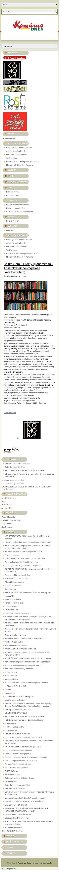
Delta (3, 501)
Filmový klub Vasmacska (14, 582)
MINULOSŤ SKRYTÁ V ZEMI (16, 713)
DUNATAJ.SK (6, 504)
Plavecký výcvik (12, 191)
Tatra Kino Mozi (11, 781)
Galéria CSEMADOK (13, 585)
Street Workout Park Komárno (17, 204)
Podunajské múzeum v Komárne (19, 147)
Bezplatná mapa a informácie (12, 480)
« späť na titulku (10, 412)
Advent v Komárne (12, 555)
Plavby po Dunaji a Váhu (15, 208)
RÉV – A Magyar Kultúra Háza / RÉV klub (21, 760)
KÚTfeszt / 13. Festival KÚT (15, 686)
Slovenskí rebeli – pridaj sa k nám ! (18, 764)
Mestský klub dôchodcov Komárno (19, 165)
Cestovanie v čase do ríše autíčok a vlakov (21, 562)
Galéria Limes (11, 158)
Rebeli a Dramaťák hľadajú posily (18, 753)
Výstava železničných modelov (17, 818)
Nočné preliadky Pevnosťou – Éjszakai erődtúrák (24, 720)
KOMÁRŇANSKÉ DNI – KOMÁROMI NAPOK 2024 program (28, 658)
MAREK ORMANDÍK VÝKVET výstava (19, 696)
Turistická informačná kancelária (17, 463)
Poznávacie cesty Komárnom (12, 483)
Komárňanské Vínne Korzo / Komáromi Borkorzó (24, 665)
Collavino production (9, 868)
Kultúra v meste (11, 675)
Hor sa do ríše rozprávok (14, 602)
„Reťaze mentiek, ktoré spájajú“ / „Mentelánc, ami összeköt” (28, 542)
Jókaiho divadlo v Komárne (16, 151)
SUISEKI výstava (11, 771)
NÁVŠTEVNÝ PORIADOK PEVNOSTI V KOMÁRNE (24, 470)
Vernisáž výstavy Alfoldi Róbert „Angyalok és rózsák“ (25, 798)
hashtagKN (9, 596)
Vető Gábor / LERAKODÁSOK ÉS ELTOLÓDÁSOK (24, 801)
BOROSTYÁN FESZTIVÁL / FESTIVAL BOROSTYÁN (25, 558)
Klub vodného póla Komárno (16, 645)
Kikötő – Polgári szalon (14, 642)
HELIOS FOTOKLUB (14, 195)
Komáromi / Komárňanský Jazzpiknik (19, 668)
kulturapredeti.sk (11, 679)
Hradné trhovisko (11, 609)
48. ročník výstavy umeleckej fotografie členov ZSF (24, 551)
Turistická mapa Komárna (15, 467)
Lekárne (9, 230)
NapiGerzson (6, 527)
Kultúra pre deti (11, 672)
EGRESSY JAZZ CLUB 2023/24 (17, 578)
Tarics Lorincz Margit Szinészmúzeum (19, 778)
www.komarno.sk (9, 138)
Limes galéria (10, 693)
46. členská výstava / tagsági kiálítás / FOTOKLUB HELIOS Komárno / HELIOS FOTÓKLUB (27, 546)
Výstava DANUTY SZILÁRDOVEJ (18, 814)
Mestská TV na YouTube (10, 520)
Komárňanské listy (8, 498)
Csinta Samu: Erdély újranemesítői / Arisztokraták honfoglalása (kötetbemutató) (28, 268)
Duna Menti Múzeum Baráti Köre (17, 575)
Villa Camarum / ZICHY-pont (16, 805)
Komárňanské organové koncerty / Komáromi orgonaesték (27, 661)
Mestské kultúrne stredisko (16, 154)
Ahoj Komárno (7, 508)
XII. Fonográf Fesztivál (13, 827)
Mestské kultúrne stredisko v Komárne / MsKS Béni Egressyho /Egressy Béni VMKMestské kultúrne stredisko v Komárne (29, 704)
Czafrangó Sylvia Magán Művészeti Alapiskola (23, 565)
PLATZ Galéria (10, 723)
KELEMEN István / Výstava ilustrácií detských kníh (24, 638)
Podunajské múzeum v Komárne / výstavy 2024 (23, 737)
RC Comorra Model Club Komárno (19, 211)
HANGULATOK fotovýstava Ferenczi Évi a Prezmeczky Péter (28, 592)
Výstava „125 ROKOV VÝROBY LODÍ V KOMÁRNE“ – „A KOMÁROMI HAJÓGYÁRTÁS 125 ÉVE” (26, 809)
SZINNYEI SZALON (12, 774)
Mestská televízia (8, 517)
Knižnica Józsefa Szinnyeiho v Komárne (22, 161)
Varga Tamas (6, 523)
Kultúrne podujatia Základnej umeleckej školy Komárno (26, 682)
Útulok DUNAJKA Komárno (12, 831)
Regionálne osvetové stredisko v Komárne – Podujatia (26, 757)
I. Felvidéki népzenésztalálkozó (17, 613)
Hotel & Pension (12, 221)
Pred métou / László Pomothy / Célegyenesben (23, 746)
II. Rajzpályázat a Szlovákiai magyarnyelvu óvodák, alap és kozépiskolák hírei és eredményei (28, 617)
